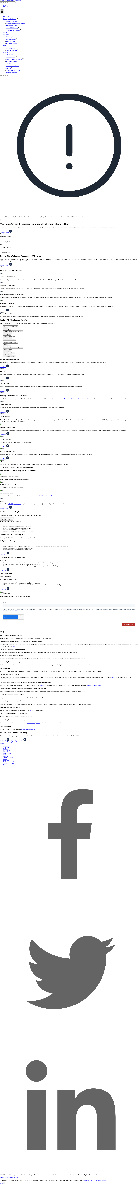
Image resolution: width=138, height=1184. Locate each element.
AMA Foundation (10, 57)
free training (13, 398)
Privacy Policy (7, 751)
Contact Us (6, 747)
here (113, 677)
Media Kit (5, 756)
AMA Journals (7, 329)
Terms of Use (6, 750)
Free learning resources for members (15, 23)
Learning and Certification (9, 19)
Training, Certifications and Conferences (13, 331)
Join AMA (6, 6)
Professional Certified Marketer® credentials (82, 398)
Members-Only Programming (10, 326)
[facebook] (70, 901)
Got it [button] (1, 1183)
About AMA (9, 54)
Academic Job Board (11, 50)
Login (4, 5)
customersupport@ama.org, (34, 723)
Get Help (8, 68)
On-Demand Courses (11, 25)
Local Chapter (7, 334)
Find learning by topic (11, 21)
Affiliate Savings (7, 338)
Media (4, 764)
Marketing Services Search (10, 762)
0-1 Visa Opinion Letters (9, 339)
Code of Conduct (7, 753)
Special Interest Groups (9, 336)
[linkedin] (70, 1172)
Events (5, 32)
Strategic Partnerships (11, 72)
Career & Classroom (11, 43)
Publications (6, 34)
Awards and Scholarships (12, 66)
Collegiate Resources (11, 61)
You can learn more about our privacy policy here (94, 1180)
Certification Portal (8, 757)
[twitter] (70, 1036)
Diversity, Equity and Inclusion (14, 59)
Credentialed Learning (12, 28)
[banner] (69, 148)
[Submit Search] (15, 2)
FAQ (4, 754)
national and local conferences (60, 398)
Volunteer (8, 63)
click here (42, 685)
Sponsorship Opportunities (13, 70)
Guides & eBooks (10, 41)
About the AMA (7, 52)
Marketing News (10, 37)
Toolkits (5, 328)
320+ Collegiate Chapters (14, 504)
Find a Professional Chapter (7, 518)
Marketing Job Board (11, 48)
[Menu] (2, 11)
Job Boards (6, 45)
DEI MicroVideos (8, 333)
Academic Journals (11, 39)
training (51, 398)
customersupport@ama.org (28, 729)
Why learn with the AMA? (13, 30)
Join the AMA (6, 16)
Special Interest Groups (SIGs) (46, 495)
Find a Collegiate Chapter (6, 519)
